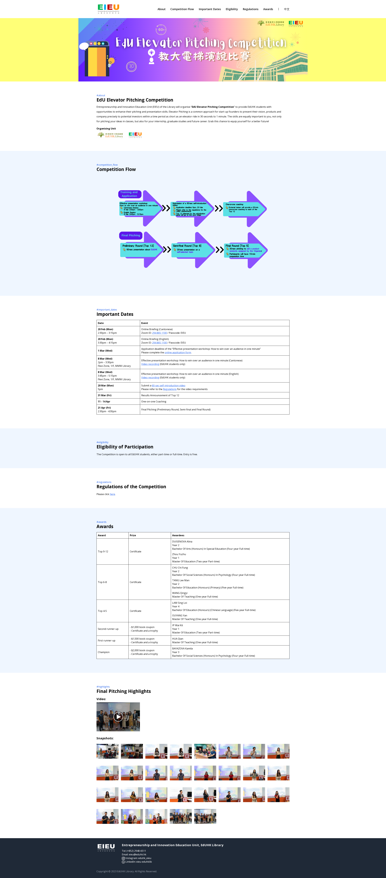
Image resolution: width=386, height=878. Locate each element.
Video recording (150, 364)
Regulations (170, 389)
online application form (178, 352)
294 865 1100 (159, 333)
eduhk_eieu (144, 858)
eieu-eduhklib (144, 861)
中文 (287, 9)
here (112, 494)
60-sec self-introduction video (168, 385)
